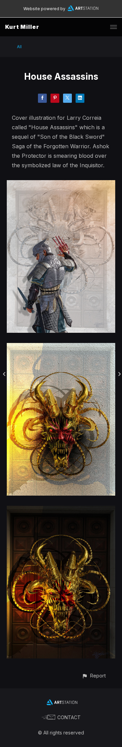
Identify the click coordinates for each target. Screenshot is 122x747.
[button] (93, 676)
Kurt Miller (22, 26)
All (19, 46)
